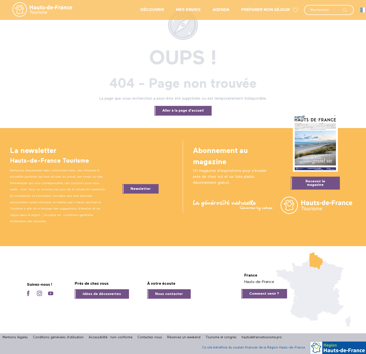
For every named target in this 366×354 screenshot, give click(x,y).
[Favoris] (296, 10)
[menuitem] (38, 10)
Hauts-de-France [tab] (259, 282)
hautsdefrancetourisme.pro (262, 337)
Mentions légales (15, 337)
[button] (328, 7)
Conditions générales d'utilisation (58, 337)
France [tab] (250, 276)
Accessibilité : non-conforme (110, 337)
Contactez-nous (149, 337)
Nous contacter (169, 294)
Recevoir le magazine (315, 183)
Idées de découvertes (102, 294)
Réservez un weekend (183, 337)
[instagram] (39, 294)
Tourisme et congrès (221, 337)
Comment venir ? (264, 293)
